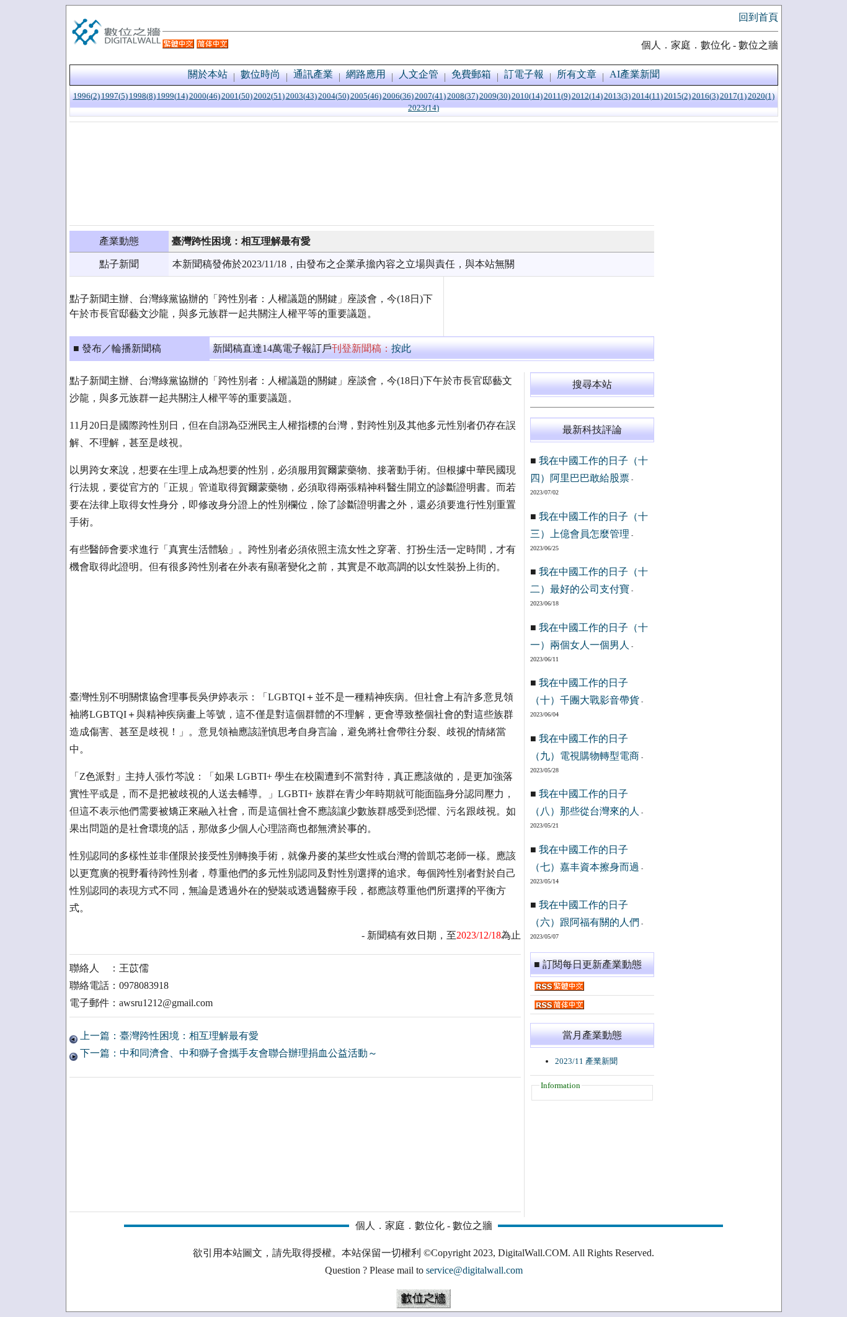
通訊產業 (313, 74)
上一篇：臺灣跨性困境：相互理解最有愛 (168, 1035)
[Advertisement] (361, 173)
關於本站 (208, 74)
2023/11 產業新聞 (586, 1061)
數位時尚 (260, 74)
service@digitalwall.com (474, 1270)
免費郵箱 (471, 74)
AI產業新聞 (635, 74)
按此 (401, 348)
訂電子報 (524, 74)
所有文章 (576, 74)
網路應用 (366, 74)
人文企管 (418, 74)
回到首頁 (758, 17)
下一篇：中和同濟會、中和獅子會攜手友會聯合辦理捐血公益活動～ (228, 1053)
